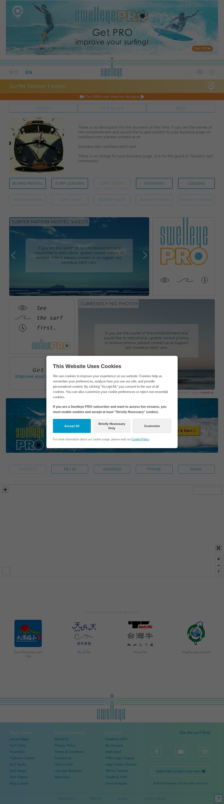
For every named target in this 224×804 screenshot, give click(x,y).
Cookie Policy (140, 439)
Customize (152, 426)
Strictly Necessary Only (111, 426)
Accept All (71, 426)
